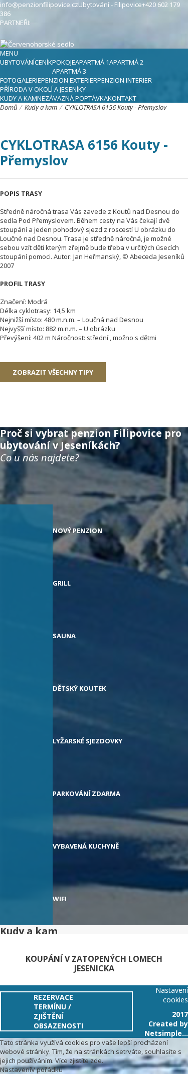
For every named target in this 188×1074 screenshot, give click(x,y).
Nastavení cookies (171, 994)
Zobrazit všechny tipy (53, 372)
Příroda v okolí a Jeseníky (43, 89)
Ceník (43, 62)
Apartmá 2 (126, 62)
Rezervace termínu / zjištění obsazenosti (58, 1011)
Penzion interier (124, 80)
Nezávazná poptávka (72, 98)
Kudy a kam (18, 98)
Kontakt (122, 98)
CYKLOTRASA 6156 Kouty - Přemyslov (115, 107)
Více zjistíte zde (78, 1060)
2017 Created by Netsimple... (166, 1023)
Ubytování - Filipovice (110, 4)
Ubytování (17, 62)
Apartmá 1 (92, 62)
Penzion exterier (69, 80)
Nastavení (15, 1069)
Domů (8, 107)
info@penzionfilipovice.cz (39, 4)
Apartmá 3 (69, 71)
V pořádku (47, 1069)
